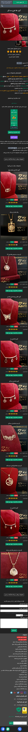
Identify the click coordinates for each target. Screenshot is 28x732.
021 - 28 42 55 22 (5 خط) (20, 699)
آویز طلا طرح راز (14, 339)
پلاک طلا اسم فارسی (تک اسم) (20, 642)
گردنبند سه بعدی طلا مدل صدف (14, 550)
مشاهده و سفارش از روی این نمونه (14, 206)
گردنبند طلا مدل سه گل (14, 423)
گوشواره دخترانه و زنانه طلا (20, 658)
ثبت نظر (14, 630)
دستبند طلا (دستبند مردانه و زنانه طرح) (18, 656)
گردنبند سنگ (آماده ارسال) (20, 686)
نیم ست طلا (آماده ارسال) (21, 684)
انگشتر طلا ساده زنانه (22, 663)
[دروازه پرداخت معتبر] (24, 710)
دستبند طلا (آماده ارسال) (21, 681)
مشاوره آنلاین (14, 137)
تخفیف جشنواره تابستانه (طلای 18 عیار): (16, 76)
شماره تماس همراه (23, 608)
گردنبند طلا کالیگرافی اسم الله (14, 465)
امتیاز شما (25, 615)
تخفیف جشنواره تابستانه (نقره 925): (17, 81)
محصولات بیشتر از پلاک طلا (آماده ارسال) (14, 159)
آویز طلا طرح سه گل (14, 381)
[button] (25, 44)
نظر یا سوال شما (24, 617)
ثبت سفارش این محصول (14, 132)
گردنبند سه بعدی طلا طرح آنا (14, 254)
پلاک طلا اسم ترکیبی (22, 646)
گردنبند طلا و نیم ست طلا (21, 651)
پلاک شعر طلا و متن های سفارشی (19, 668)
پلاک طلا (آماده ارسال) (22, 679)
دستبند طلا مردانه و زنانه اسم (20, 653)
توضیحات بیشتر (14, 127)
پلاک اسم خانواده (23, 674)
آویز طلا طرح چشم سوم (14, 170)
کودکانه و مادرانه (23, 677)
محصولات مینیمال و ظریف (21, 649)
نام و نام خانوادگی (24, 604)
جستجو (11, 723)
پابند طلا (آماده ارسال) (22, 688)
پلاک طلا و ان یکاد (14, 212)
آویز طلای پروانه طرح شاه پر (14, 296)
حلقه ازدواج (24, 661)
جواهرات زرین (23, 665)
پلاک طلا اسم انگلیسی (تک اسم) (19, 644)
